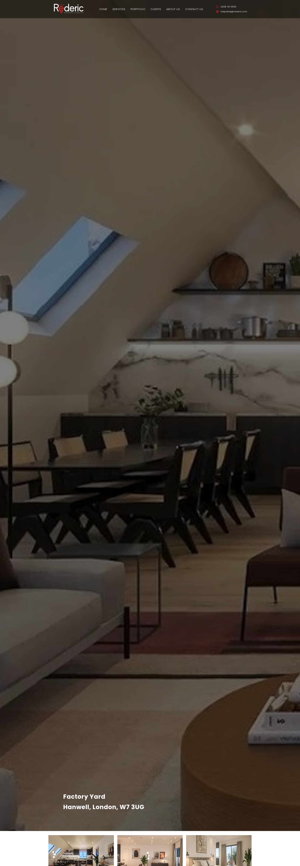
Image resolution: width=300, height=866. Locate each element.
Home (103, 9)
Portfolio (138, 9)
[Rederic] (69, 13)
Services (118, 9)
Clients (156, 9)
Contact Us (194, 9)
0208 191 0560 (228, 6)
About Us (173, 9)
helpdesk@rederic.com (234, 11)
